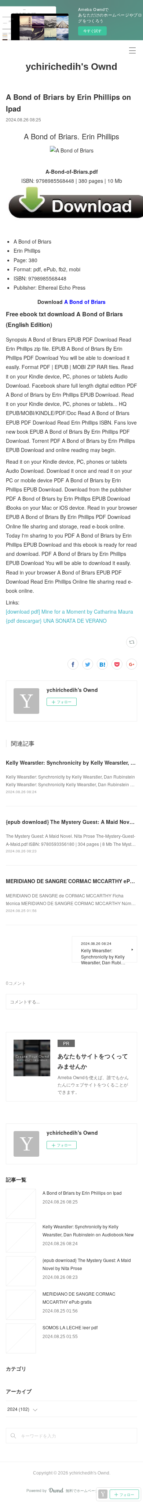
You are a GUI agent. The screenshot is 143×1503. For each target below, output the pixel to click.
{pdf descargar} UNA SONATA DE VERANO (56, 620)
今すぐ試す (92, 30)
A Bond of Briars (85, 301)
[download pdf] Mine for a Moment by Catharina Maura (69, 611)
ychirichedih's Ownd (71, 66)
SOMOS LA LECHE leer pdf (70, 1327)
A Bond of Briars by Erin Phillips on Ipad (82, 1193)
